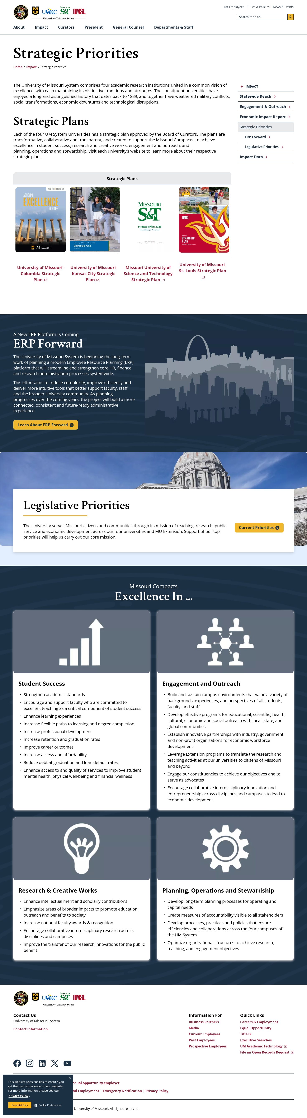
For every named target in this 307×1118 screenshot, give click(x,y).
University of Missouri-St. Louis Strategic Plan (202, 267)
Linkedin (42, 1063)
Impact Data (251, 156)
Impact (41, 27)
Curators (66, 27)
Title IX (246, 1034)
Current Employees (204, 1034)
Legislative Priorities (262, 146)
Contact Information (30, 1029)
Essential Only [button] (19, 1105)
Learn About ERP (43, 424)
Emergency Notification (122, 1091)
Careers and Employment (78, 1091)
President (94, 27)
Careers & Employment (259, 1022)
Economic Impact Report (263, 116)
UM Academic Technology (261, 1046)
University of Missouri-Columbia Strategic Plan (40, 273)
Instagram (29, 1063)
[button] (47, 1105)
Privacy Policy (18, 1096)
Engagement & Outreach (263, 106)
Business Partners (204, 1022)
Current (256, 527)
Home (17, 67)
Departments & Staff (173, 27)
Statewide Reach (255, 96)
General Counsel (128, 27)
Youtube (67, 1063)
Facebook (17, 1063)
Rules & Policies (259, 7)
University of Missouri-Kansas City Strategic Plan (93, 273)
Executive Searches (256, 1040)
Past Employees (202, 1040)
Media (194, 1028)
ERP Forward (255, 137)
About (19, 27)
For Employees (234, 7)
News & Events (283, 7)
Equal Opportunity (255, 1028)
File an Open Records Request (264, 1052)
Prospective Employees (208, 1046)
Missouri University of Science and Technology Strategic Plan (148, 273)
